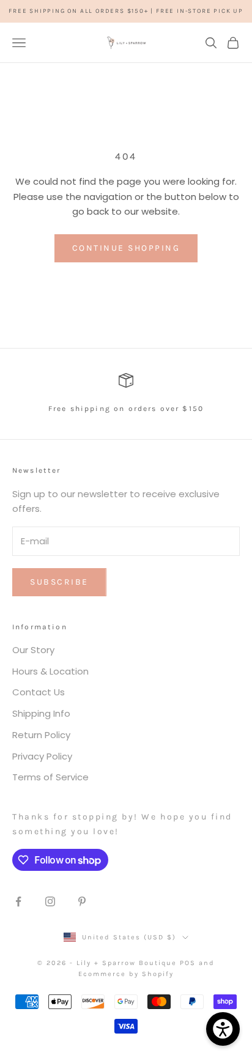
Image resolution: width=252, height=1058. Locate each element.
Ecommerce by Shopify (126, 974)
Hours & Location (50, 671)
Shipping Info (41, 713)
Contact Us (38, 692)
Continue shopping (126, 248)
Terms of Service (50, 777)
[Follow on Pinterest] (82, 901)
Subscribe (59, 582)
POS (188, 963)
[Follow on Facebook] (18, 901)
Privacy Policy (42, 756)
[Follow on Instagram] (50, 901)
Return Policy (41, 734)
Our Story (33, 649)
